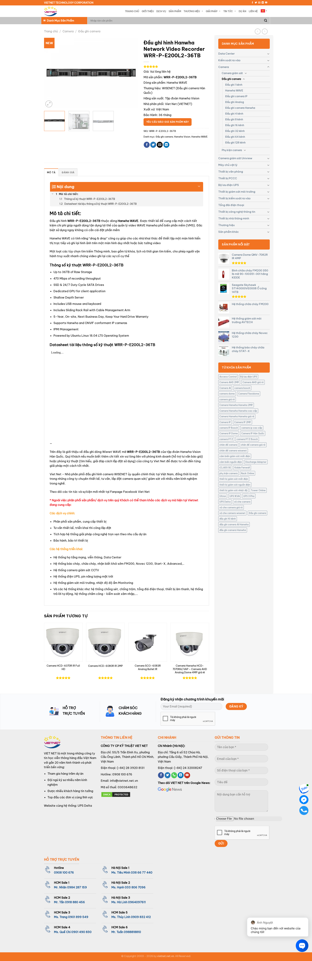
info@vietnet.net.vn (124, 780)
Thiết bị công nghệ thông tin (236, 211)
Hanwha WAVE (234, 90)
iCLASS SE (225, 467)
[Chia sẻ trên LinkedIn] (166, 145)
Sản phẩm (175, 11)
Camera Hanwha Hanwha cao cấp (238, 410)
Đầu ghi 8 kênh (234, 119)
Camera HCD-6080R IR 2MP (105, 666)
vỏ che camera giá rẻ (231, 507)
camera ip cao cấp (251, 427)
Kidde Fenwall (242, 467)
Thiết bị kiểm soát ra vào (234, 198)
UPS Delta (225, 501)
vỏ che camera (242, 501)
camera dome (227, 393)
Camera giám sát (232, 73)
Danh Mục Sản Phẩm (60, 20)
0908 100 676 (122, 774)
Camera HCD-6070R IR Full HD (63, 667)
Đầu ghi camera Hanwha (240, 108)
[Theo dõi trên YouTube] (266, 2)
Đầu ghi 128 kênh (235, 142)
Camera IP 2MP (242, 422)
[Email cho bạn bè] (160, 145)
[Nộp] (266, 21)
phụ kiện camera (228, 473)
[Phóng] (48, 104)
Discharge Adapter (255, 461)
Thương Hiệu (192, 11)
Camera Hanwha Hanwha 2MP (236, 405)
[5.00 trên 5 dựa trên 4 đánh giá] (176, 66)
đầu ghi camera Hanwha (232, 530)
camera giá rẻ (227, 399)
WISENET (168, 88)
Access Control (228, 376)
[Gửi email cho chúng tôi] (259, 2)
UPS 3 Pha (248, 496)
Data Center (226, 53)
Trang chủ (51, 31)
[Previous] (50, 73)
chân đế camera (228, 444)
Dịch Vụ (161, 11)
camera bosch (242, 388)
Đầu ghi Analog (234, 102)
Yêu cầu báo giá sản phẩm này (167, 122)
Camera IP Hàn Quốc (252, 433)
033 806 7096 (135, 887)
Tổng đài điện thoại (231, 205)
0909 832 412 (141, 917)
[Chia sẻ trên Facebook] (147, 145)
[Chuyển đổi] (268, 54)
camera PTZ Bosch (247, 439)
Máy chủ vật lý (227, 165)
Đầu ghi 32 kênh (235, 131)
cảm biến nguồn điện (230, 461)
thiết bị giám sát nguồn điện (234, 484)
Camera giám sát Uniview (235, 158)
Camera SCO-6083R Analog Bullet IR (148, 667)
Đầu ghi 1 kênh (233, 84)
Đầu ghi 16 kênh (234, 125)
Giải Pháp (211, 11)
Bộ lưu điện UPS (228, 185)
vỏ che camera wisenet (232, 513)
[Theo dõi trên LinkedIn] (263, 2)
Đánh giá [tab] (68, 172)
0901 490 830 (81, 932)
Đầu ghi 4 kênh (234, 113)
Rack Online (247, 473)
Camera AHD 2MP (229, 382)
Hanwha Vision (182, 136)
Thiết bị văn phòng (230, 171)
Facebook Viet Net (136, 492)
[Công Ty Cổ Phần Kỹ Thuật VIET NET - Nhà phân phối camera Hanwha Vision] (50, 11)
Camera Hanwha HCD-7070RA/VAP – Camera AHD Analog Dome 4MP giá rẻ (190, 669)
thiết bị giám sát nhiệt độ (233, 490)
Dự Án (242, 11)
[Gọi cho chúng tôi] (174, 775)
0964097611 (137, 902)
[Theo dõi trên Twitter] (256, 2)
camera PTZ (226, 439)
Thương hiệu (226, 225)
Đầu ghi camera (89, 31)
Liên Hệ (253, 11)
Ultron (222, 496)
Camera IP (225, 422)
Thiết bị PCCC (227, 178)
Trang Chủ (132, 11)
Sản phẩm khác (228, 231)
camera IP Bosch (228, 427)
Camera (68, 31)
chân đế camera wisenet (233, 450)
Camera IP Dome (228, 433)
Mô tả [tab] (51, 172)
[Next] (131, 73)
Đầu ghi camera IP (236, 96)
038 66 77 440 (141, 872)
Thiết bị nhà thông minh (233, 218)
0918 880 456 (75, 902)
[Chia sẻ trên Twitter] (153, 145)
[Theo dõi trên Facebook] (252, 2)
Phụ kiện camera (232, 150)
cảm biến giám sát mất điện (234, 456)
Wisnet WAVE (111, 452)
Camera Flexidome (248, 393)
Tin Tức (228, 11)
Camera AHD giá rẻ (253, 382)
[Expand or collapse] (199, 185)
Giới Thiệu (148, 11)
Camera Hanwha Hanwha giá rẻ (236, 416)
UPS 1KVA (234, 496)
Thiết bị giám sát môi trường (236, 191)
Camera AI (225, 388)
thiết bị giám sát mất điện (233, 478)
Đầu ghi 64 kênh (235, 136)
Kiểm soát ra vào (229, 60)
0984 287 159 (77, 887)
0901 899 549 (78, 917)
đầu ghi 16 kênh (227, 518)
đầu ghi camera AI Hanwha (234, 524)
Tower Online (258, 490)
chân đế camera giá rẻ (253, 444)
